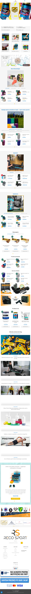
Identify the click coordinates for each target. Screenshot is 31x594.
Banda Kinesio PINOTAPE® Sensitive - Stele (24, 264)
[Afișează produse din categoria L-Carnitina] (25, 46)
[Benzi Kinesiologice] (15, 78)
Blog (5, 551)
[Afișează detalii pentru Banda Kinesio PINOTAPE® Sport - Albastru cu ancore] (19, 99)
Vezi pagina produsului (15, 498)
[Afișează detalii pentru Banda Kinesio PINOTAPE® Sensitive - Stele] (18, 265)
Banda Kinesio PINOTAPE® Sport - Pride (26, 91)
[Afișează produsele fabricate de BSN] (11, 522)
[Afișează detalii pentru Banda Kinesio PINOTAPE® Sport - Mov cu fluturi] (4, 93)
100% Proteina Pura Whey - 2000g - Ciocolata (10, 264)
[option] (15, 13)
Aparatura (15, 153)
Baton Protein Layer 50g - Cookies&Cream (15, 246)
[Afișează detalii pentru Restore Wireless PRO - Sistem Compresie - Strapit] (4, 177)
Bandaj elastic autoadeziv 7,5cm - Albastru (10, 273)
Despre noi (5, 558)
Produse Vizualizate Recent (15, 552)
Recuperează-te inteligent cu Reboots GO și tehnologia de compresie (15, 383)
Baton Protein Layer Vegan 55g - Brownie (11, 259)
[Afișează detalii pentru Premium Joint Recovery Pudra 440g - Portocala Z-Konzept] (19, 225)
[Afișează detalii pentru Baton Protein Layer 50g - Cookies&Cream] (15, 239)
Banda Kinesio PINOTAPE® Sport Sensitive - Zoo (10, 99)
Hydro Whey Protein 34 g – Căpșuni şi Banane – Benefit (25, 321)
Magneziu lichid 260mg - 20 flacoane (26, 217)
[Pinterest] (14, 564)
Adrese (15, 551)
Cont (15, 548)
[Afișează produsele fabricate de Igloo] (19, 522)
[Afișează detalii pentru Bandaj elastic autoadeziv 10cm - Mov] (4, 143)
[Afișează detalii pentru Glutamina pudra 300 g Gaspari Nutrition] (5, 315)
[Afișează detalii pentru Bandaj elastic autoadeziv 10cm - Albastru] (19, 143)
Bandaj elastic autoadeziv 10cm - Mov (11, 141)
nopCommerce (17, 590)
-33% (4, 264)
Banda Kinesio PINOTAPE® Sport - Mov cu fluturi (11, 92)
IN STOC (2, 97)
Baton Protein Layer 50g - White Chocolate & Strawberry (25, 246)
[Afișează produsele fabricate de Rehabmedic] (4, 522)
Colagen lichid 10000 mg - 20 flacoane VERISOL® (11, 217)
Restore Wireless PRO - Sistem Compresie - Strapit (11, 176)
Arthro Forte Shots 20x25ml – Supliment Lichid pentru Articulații (11, 224)
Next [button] (30, 277)
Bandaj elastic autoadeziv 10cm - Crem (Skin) (11, 135)
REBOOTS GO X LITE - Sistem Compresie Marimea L (25, 176)
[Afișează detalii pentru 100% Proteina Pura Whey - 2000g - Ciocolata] (3, 265)
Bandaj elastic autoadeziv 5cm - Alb (25, 273)
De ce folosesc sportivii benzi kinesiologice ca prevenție (15, 459)
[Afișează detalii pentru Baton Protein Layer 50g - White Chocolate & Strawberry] (24, 239)
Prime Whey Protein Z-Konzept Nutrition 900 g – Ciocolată (15, 322)
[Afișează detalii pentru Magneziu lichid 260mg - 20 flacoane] (19, 218)
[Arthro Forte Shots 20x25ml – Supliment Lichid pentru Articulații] (15, 477)
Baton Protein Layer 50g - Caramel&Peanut (6, 246)
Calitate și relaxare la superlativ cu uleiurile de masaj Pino (15, 434)
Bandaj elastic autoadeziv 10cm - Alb (26, 135)
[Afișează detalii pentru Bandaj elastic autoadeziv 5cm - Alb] (18, 274)
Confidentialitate (5, 555)
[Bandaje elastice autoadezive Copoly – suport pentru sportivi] (15, 119)
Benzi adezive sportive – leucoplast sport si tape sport (26, 41)
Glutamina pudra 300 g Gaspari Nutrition (6, 321)
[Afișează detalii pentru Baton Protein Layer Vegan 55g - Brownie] (3, 260)
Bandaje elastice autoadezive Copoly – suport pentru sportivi (6, 41)
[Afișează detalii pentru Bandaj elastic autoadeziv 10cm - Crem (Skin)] (4, 136)
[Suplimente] (15, 203)
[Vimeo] (15, 564)
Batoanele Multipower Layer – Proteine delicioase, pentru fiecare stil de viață (15, 358)
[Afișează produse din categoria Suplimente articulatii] (15, 46)
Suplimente (15, 194)
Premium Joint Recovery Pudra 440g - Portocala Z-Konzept (26, 224)
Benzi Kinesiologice (15, 41)
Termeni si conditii (5, 556)
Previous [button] (1, 277)
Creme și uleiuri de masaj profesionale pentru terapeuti (6, 51)
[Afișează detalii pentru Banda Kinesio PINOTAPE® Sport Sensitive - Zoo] (4, 99)
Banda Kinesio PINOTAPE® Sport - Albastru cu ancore (25, 99)
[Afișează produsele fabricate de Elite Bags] (27, 522)
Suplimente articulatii (16, 51)
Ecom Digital (16, 591)
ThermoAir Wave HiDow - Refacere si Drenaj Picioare (11, 183)
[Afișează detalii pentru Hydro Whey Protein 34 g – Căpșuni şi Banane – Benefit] (25, 315)
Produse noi (5, 552)
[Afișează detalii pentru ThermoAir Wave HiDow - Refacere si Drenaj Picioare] (4, 184)
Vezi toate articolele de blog (15, 333)
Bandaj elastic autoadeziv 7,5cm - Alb (24, 278)
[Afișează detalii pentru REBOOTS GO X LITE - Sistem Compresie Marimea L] (19, 177)
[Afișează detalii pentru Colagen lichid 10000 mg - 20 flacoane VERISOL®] (4, 218)
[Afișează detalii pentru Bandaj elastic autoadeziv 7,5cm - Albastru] (3, 274)
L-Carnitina (25, 51)
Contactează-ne (5, 548)
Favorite (15, 555)
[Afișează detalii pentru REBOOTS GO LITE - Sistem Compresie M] (19, 184)
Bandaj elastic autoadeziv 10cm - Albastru (26, 141)
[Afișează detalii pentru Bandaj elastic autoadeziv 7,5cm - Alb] (18, 279)
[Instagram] (17, 564)
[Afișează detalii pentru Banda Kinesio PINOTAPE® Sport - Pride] (19, 93)
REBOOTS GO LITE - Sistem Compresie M (25, 182)
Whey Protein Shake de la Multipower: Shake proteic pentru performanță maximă (15, 409)
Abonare (22, 543)
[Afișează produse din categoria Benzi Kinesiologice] (15, 36)
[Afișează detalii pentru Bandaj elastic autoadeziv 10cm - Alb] (19, 136)
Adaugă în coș (6, 251)
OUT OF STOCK (2, 175)
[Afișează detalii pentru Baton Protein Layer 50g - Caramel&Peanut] (6, 239)
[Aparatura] (15, 162)
